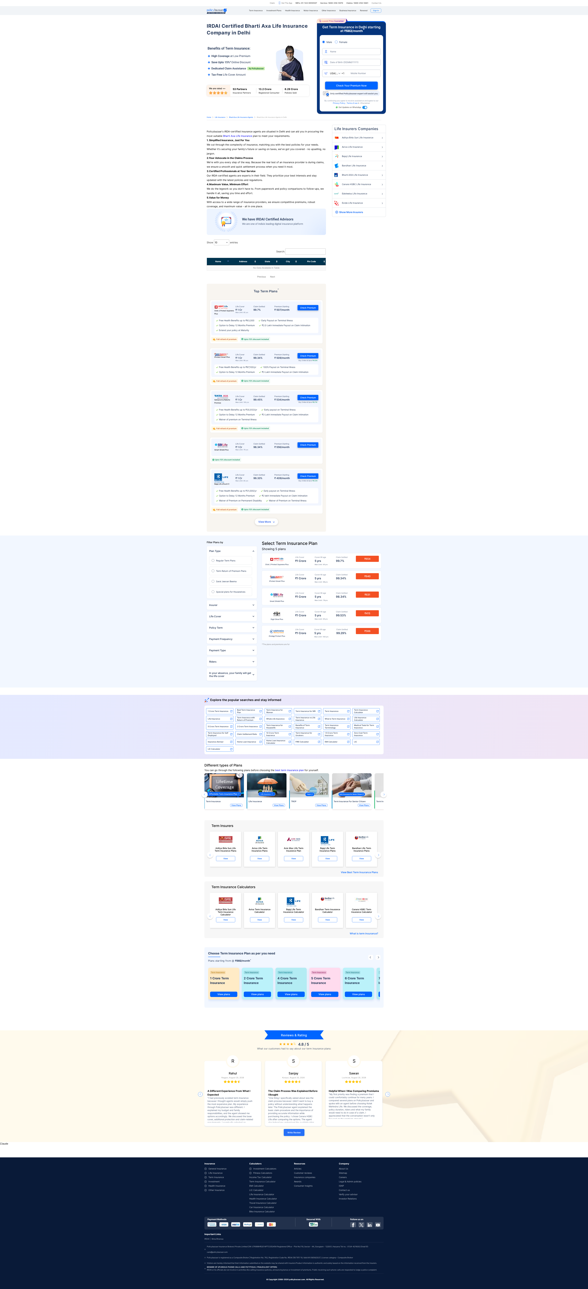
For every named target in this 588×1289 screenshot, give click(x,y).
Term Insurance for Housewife (274, 726)
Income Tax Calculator (260, 1177)
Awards (297, 1181)
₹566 (367, 631)
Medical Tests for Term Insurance (364, 726)
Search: (280, 251)
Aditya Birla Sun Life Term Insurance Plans (225, 849)
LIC (355, 742)
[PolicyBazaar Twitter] (361, 1224)
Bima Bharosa (217, 1239)
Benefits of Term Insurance (303, 726)
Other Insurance (216, 1190)
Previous (261, 276)
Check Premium (308, 307)
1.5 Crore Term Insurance (331, 734)
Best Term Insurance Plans (362, 872)
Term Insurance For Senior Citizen (350, 801)
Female (343, 42)
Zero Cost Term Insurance (361, 734)
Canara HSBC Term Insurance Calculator (361, 910)
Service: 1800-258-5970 (331, 3)
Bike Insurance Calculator (262, 1211)
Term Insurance (331, 711)
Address (243, 261)
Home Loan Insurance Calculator (275, 741)
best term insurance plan (289, 770)
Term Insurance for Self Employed (218, 734)
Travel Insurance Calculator (263, 1203)
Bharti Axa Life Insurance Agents (241, 117)
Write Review (294, 1132)
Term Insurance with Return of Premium (246, 718)
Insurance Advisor (216, 742)
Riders (213, 661)
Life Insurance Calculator (360, 718)
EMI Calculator (331, 742)
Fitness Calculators (262, 1173)
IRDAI (206, 1239)
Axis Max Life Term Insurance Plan (293, 849)
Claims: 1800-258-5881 (357, 3)
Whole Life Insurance (275, 719)
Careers (343, 1177)
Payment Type (217, 650)
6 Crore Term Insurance (354, 980)
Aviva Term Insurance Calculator (259, 910)
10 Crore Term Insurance (272, 734)
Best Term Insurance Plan (246, 711)
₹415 (367, 613)
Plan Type (215, 551)
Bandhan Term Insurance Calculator (327, 910)
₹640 (367, 576)
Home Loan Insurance (246, 742)
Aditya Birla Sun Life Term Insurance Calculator (225, 911)
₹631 (367, 594)
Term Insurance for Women (274, 711)
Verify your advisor (348, 1194)
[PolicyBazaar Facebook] (353, 1224)
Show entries (222, 242)
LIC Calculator (214, 749)
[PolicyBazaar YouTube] (378, 1224)
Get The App (286, 3)
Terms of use (352, 103)
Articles (297, 1168)
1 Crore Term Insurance (218, 711)
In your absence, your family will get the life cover (230, 674)
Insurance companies (304, 1177)
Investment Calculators (264, 1168)
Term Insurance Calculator (361, 711)
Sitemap (343, 1173)
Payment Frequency (220, 639)
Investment (214, 1181)
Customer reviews (303, 1173)
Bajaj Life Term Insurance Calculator (293, 910)
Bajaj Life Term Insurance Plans (328, 849)
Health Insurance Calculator (263, 1198)
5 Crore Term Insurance (218, 726)
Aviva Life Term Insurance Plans (260, 849)
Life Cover (215, 616)
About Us (343, 1168)
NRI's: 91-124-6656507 (306, 3)
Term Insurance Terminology (331, 726)
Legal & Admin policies (350, 1181)
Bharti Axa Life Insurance (237, 135)
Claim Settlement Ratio (247, 734)
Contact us (344, 1190)
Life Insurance (220, 117)
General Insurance (217, 1168)
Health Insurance (216, 1185)
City (288, 261)
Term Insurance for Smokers (304, 734)
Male (329, 42)
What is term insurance (363, 933)
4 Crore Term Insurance (287, 980)
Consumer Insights (303, 1185)
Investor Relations (348, 1198)
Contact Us (376, 3)
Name (218, 261)
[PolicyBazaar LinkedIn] (370, 1224)
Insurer (213, 605)
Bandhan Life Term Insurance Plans (361, 849)
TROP (293, 801)
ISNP (341, 1185)
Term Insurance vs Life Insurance (305, 718)
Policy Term (216, 627)
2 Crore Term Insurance (247, 726)
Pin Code (311, 261)
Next (272, 276)
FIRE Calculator (302, 742)
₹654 (367, 558)
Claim (272, 3)
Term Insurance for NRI (306, 711)
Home (209, 117)
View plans (223, 994)
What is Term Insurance (335, 719)
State (267, 261)
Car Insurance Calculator (261, 1207)
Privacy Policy (339, 103)
